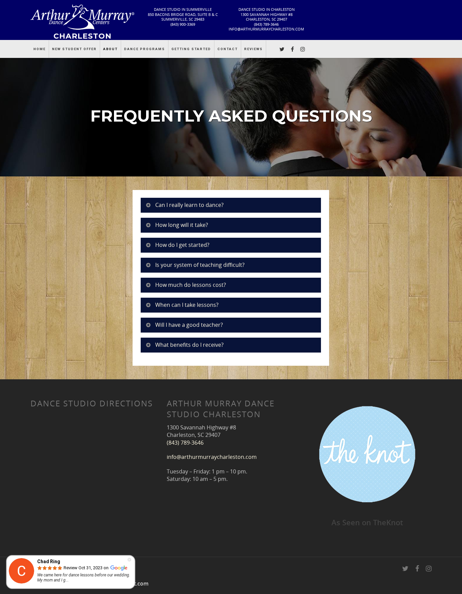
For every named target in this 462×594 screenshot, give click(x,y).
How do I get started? (182, 245)
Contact (227, 49)
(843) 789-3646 (266, 24)
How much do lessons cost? (190, 285)
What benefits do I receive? (189, 344)
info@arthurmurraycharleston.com (266, 28)
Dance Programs (144, 49)
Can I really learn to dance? (189, 205)
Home (39, 49)
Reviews (253, 49)
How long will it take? (181, 225)
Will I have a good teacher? (189, 324)
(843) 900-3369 (182, 24)
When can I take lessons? (186, 305)
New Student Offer (74, 49)
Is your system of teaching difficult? (200, 265)
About (110, 49)
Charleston (82, 35)
